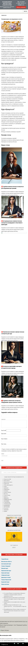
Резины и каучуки (7, 492)
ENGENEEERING (7, 505)
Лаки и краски (7, 480)
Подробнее (22, 642)
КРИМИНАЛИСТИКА (8, 499)
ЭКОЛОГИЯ (6, 509)
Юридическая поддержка (14, 467)
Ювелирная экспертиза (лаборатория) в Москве (12, 140)
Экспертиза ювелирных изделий (8, 138)
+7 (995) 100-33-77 (21, 3)
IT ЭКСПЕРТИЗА (7, 502)
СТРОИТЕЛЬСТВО (7, 504)
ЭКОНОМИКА (6, 501)
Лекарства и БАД (7, 479)
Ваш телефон (4, 438)
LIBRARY (5, 511)
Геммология (3, 15)
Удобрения (6, 488)
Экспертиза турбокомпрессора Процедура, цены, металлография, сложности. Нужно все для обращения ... (14, 599)
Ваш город (3, 444)
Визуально (2, 419)
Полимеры (6, 490)
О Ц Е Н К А (6, 508)
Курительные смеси (8, 482)
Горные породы (7, 495)
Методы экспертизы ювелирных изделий (10, 131)
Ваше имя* (3, 433)
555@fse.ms (21, 5)
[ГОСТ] (14, 547)
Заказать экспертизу (21, 7)
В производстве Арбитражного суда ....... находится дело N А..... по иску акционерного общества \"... (15, 606)
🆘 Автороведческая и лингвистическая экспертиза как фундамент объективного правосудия (11, 222)
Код (4, 419)
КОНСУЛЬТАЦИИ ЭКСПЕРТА (14, 589)
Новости (5, 496)
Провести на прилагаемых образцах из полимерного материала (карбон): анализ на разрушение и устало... (14, 595)
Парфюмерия (6, 489)
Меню (25, 11)
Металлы (6, 493)
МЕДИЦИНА (6, 498)
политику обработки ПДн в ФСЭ (14, 451)
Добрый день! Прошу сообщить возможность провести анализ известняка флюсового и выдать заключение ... (15, 611)
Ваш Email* (3, 430)
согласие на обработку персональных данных (16, 449)
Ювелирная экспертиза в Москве (9, 141)
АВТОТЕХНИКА (7, 506)
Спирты (5, 486)
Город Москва (4, 559)
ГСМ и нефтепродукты (8, 485)
